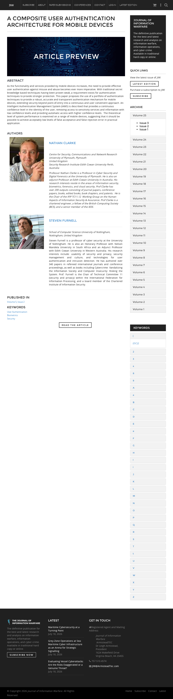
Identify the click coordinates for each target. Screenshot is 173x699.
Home (129, 691)
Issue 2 (144, 126)
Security (11, 318)
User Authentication (17, 311)
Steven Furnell (63, 220)
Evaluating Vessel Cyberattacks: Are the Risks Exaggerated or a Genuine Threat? (66, 665)
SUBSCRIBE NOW (21, 654)
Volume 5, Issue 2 (15, 301)
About (42, 5)
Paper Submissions (60, 5)
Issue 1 (144, 129)
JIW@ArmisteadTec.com (105, 666)
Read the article (75, 325)
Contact (99, 5)
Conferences (82, 5)
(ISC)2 (136, 343)
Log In (112, 5)
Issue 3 (144, 123)
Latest (162, 691)
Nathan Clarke (62, 143)
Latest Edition (128, 5)
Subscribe (28, 5)
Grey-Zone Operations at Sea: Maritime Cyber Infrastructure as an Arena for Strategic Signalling (65, 646)
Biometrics (12, 315)
